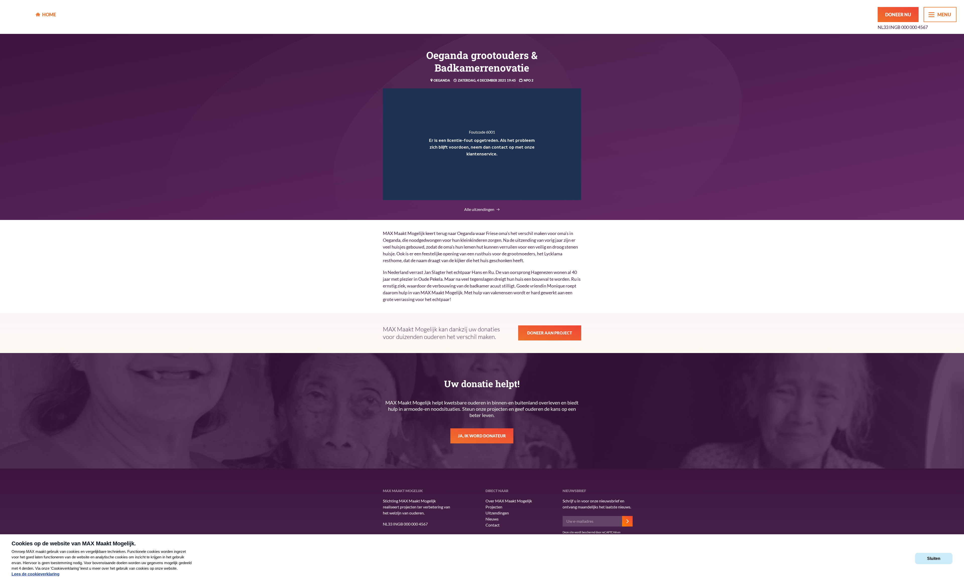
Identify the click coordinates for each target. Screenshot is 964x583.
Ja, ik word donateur (482, 435)
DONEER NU (898, 14)
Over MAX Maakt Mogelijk (509, 500)
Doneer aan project (549, 332)
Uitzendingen (497, 512)
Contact (493, 524)
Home (49, 14)
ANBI (341, 520)
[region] (482, 144)
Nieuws (492, 518)
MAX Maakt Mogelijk (18, 17)
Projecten (494, 506)
